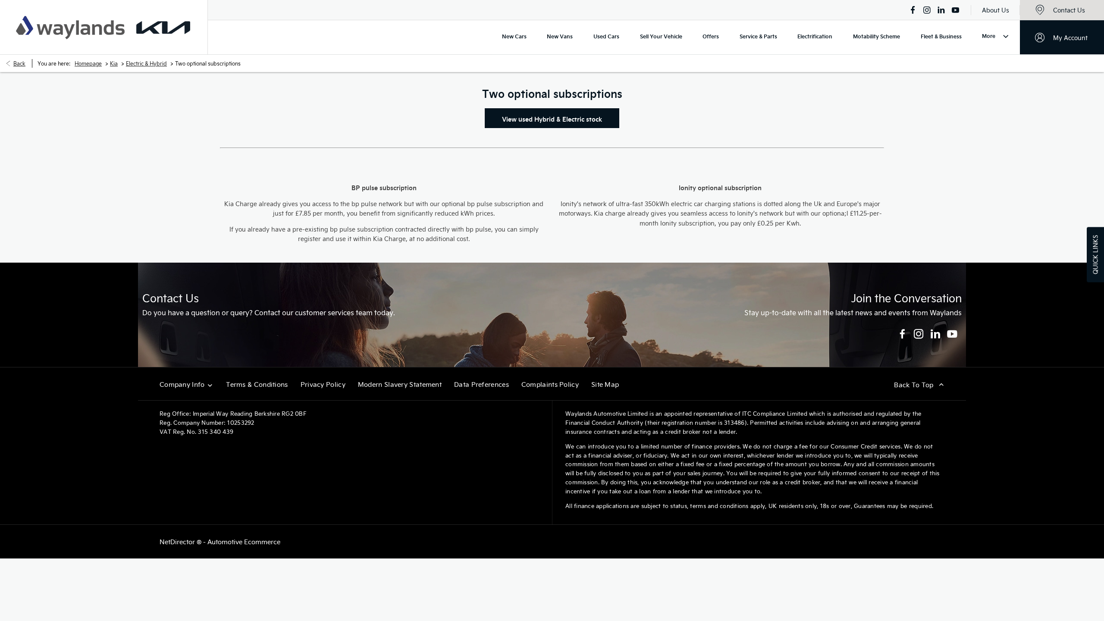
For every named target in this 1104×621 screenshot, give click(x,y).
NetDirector (178, 541)
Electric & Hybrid (146, 63)
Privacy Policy (323, 384)
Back (19, 63)
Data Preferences (481, 384)
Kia (114, 63)
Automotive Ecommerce (243, 541)
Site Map (605, 384)
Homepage (88, 63)
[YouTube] (955, 10)
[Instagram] (927, 10)
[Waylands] (70, 28)
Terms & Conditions (257, 384)
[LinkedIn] (941, 10)
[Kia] (163, 27)
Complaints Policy (550, 384)
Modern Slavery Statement (400, 384)
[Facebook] (913, 10)
